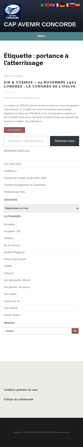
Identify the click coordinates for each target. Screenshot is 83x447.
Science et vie (12, 301)
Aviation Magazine (14, 252)
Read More (14, 130)
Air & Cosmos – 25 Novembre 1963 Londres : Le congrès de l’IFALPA (40, 84)
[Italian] (67, 4)
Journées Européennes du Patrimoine (25, 184)
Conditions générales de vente (21, 389)
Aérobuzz (9, 238)
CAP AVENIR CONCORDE (40, 24)
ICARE (8, 266)
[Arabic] (42, 4)
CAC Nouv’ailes (12, 164)
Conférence (10, 170)
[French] (57, 4)
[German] (62, 4)
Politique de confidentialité (18, 399)
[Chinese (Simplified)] (47, 4)
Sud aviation (11, 308)
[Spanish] (77, 4)
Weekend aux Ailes (14, 191)
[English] (52, 4)
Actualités (9, 224)
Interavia (9, 273)
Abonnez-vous (65, 141)
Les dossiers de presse (17, 287)
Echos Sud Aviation (15, 259)
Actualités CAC (12, 231)
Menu (41, 36)
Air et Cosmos (12, 245)
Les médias (10, 294)
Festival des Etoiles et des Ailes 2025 (25, 178)
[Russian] (72, 4)
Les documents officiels (17, 280)
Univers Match (12, 315)
